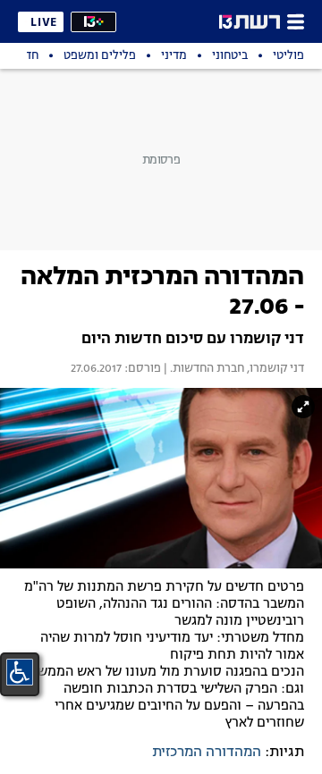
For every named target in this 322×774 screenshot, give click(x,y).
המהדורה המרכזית (206, 752)
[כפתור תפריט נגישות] (19, 672)
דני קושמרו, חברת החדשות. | (232, 369)
